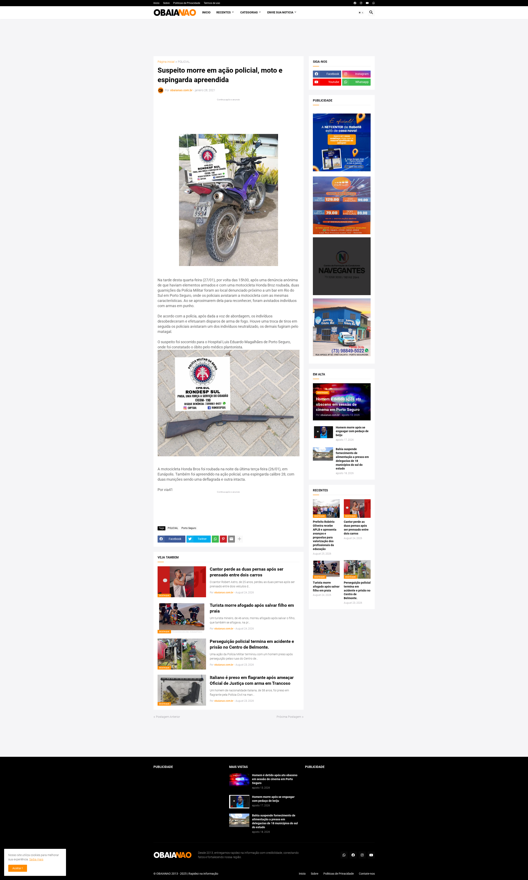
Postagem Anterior (168, 716)
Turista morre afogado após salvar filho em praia (252, 608)
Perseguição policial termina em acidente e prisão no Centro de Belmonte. (252, 644)
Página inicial (166, 61)
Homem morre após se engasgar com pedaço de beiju (352, 431)
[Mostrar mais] (239, 539)
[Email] (231, 539)
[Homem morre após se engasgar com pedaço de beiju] (323, 432)
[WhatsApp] (215, 539)
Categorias (249, 12)
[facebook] (355, 3)
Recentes (223, 12)
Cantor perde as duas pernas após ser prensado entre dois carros (246, 572)
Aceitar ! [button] (17, 868)
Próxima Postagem (289, 716)
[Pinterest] (223, 539)
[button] (361, 13)
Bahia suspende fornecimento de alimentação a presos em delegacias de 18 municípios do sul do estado (352, 458)
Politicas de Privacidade (186, 3)
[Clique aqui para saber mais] (264, 738)
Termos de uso (212, 3)
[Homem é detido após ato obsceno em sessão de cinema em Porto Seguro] (239, 780)
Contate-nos (367, 873)
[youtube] (367, 3)
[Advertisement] (264, 37)
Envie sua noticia (280, 12)
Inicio (156, 3)
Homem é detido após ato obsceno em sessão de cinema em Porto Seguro (274, 779)
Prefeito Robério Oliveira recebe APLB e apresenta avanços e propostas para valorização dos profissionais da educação (324, 535)
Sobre (166, 3)
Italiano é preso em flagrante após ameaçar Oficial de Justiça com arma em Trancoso (252, 680)
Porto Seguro (189, 528)
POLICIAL (184, 61)
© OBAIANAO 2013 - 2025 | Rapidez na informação (185, 873)
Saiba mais (36, 859)
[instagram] (361, 3)
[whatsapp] (373, 3)
